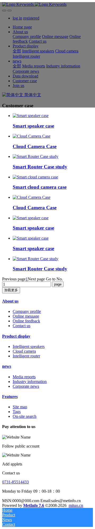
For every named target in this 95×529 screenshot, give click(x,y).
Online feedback (26, 321)
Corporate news (26, 386)
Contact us (21, 325)
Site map (20, 407)
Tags (17, 411)
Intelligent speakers (29, 346)
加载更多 (11, 290)
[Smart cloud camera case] (35, 177)
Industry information (30, 381)
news (6, 366)
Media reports (24, 377)
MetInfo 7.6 (33, 505)
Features (10, 396)
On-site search (24, 416)
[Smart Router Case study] (35, 156)
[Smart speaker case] (31, 115)
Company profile (27, 311)
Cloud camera (24, 351)
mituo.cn (76, 505)
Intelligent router (26, 356)
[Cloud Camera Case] (31, 136)
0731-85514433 (15, 482)
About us (10, 301)
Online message (26, 316)
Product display (16, 336)
